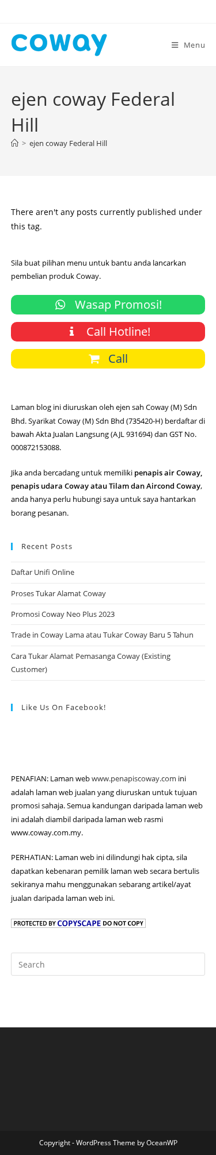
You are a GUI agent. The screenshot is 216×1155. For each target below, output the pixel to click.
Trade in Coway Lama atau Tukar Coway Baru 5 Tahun (102, 635)
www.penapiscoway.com (134, 778)
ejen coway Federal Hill (68, 143)
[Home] (14, 143)
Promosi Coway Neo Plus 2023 (63, 614)
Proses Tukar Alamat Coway (58, 593)
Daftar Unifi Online (42, 572)
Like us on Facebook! (63, 707)
